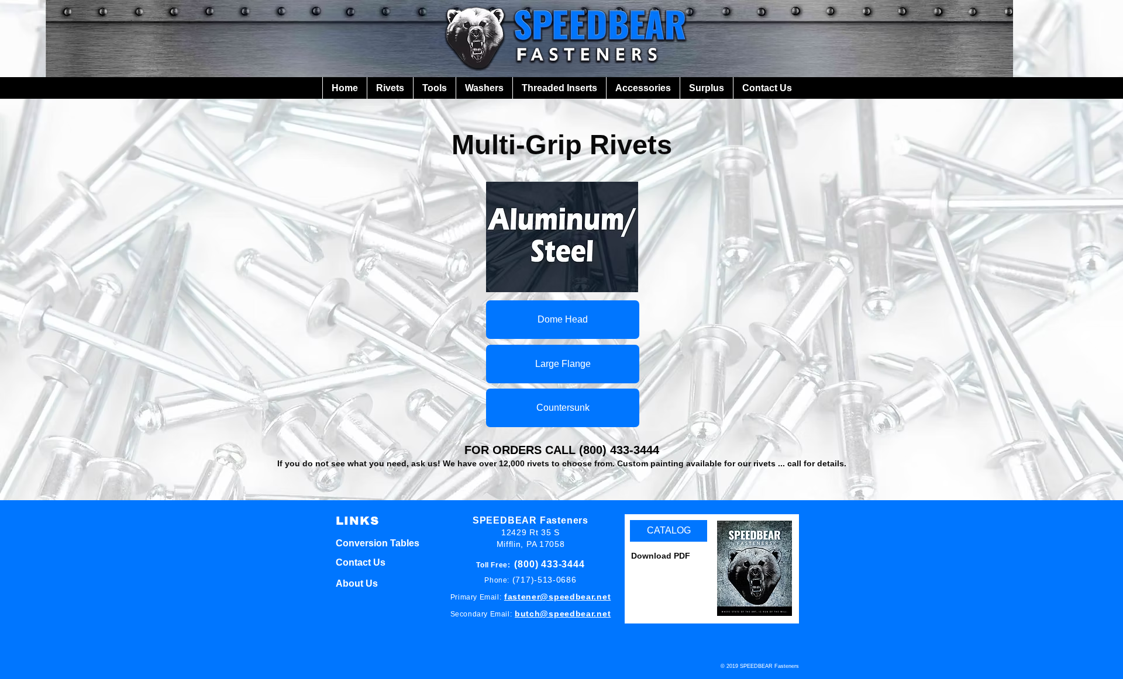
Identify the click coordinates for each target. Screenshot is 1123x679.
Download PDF (660, 555)
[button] (390, 88)
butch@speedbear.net (563, 613)
